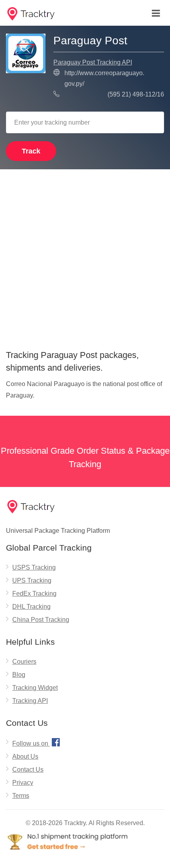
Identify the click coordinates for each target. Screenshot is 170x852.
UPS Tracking (31, 580)
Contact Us (27, 769)
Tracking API (30, 700)
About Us (25, 756)
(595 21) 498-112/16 (136, 94)
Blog (18, 674)
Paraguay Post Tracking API (92, 62)
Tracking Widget (35, 687)
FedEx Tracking (34, 593)
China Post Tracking (40, 619)
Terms (20, 795)
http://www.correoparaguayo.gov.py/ (104, 78)
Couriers (24, 661)
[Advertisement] (85, 257)
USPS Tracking (34, 567)
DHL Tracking (31, 606)
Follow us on (36, 742)
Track (31, 151)
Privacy (22, 782)
